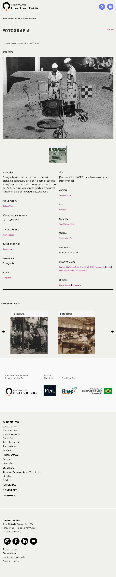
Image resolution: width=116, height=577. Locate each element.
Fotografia (7, 278)
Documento (7, 249)
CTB (91, 267)
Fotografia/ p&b (65, 238)
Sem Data (63, 209)
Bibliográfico (8, 206)
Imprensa (9, 495)
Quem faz (8, 438)
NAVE (6, 480)
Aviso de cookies (11, 561)
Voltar (110, 30)
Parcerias (9, 485)
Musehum (8, 476)
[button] (3, 331)
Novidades (10, 490)
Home (5, 18)
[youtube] (33, 541)
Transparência (9, 446)
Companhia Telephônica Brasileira (73, 267)
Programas (10, 455)
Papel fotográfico (66, 224)
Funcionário (100, 267)
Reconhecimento (11, 442)
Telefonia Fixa (81, 270)
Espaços (8, 468)
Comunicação (8, 235)
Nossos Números (11, 434)
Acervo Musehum (16, 18)
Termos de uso (10, 549)
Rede (108, 267)
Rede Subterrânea (66, 270)
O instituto (11, 422)
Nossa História (10, 431)
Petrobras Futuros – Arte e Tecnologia (21, 472)
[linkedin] (24, 541)
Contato (7, 450)
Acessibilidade (10, 553)
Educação (8, 463)
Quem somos (9, 427)
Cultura (6, 459)
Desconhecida (65, 195)
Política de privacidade (14, 557)
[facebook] (16, 541)
